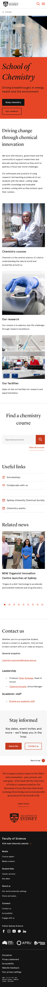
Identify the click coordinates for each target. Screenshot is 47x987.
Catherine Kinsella (17, 686)
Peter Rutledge (26, 678)
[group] (23, 562)
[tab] (4, 604)
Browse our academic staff (22, 701)
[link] (7, 12)
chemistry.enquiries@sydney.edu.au (19, 660)
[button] (38, 4)
